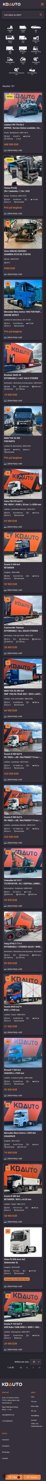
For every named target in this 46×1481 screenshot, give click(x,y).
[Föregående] (27, 1367)
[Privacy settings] (5, 1476)
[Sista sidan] (39, 1367)
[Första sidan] (21, 1367)
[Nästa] (33, 1367)
